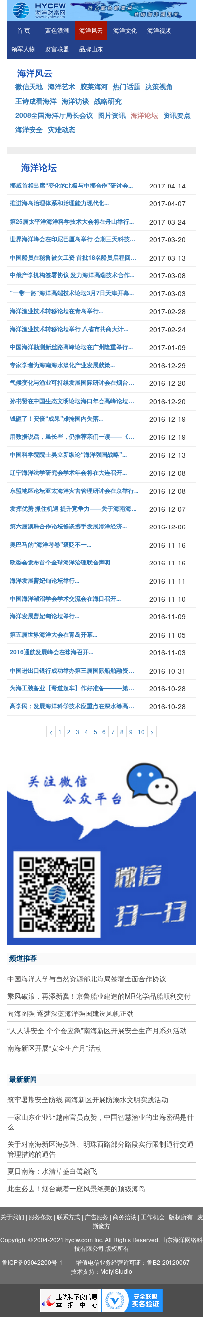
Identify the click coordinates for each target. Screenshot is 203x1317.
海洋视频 (159, 30)
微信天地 (29, 86)
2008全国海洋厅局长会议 (54, 115)
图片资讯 (112, 115)
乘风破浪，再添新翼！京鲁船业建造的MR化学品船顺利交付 (99, 996)
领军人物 (23, 49)
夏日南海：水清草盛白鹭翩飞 (52, 1171)
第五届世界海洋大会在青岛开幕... (53, 634)
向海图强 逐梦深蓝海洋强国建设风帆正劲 (70, 1013)
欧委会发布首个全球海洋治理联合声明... (62, 562)
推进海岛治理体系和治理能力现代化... (59, 203)
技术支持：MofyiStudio (101, 1271)
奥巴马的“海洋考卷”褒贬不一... (50, 544)
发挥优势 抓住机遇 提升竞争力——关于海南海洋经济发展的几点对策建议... (75, 508)
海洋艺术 (61, 86)
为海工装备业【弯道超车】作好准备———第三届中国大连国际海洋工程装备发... (75, 688)
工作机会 (153, 1216)
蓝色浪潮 (57, 30)
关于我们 (12, 1216)
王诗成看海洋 (36, 101)
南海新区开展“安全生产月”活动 (54, 1048)
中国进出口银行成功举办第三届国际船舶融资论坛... (75, 670)
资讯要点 (177, 115)
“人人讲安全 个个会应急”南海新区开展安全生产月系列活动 (97, 1030)
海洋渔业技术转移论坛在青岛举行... (56, 311)
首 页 (23, 30)
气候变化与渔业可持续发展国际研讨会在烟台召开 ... (75, 382)
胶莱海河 (94, 86)
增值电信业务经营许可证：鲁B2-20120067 (133, 1262)
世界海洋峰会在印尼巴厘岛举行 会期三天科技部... (75, 239)
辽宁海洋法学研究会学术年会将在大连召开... (68, 472)
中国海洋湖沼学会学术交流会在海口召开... (65, 598)
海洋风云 (91, 30)
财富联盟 (57, 49)
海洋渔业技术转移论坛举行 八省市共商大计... (69, 329)
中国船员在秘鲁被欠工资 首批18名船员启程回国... (75, 257)
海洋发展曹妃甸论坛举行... (44, 580)
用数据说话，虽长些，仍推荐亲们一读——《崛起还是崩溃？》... (75, 436)
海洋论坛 (144, 115)
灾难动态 (61, 129)
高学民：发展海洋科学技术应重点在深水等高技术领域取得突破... (75, 706)
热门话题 (126, 86)
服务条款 (40, 1216)
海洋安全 (29, 129)
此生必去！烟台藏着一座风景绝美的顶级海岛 (76, 1188)
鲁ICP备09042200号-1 (32, 1262)
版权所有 (181, 1216)
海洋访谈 (75, 101)
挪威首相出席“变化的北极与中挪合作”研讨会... (71, 185)
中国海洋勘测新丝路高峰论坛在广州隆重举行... (71, 347)
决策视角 (159, 86)
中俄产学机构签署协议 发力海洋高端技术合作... (72, 275)
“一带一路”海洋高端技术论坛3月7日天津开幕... (72, 293)
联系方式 (68, 1216)
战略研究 (108, 101)
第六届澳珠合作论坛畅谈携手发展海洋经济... (68, 526)
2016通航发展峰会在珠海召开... (51, 652)
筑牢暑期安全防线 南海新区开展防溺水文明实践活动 (87, 1099)
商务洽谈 (124, 1216)
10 (141, 731)
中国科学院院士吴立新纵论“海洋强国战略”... (68, 455)
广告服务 (96, 1216)
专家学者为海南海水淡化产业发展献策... (62, 365)
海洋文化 (125, 30)
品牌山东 (91, 49)
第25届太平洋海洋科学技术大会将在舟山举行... (72, 221)
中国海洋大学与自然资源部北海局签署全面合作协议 (86, 978)
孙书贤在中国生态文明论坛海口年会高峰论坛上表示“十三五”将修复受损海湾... (75, 401)
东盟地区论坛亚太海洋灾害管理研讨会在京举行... (74, 491)
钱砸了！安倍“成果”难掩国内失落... (56, 418)
